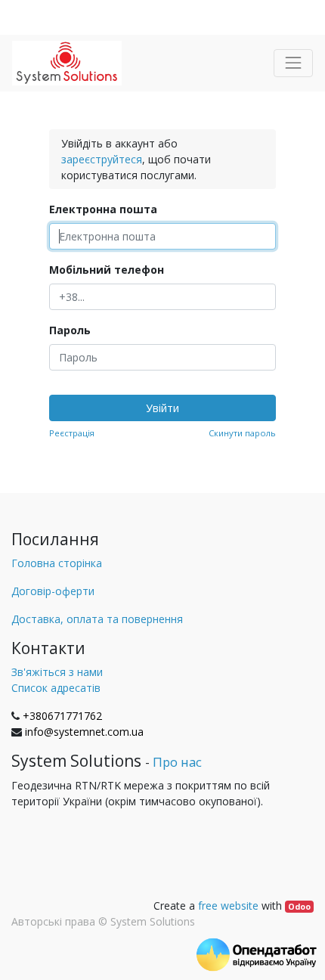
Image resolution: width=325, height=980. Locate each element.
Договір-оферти (52, 591)
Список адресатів (56, 688)
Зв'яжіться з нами (57, 672)
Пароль (70, 330)
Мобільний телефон (106, 269)
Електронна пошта (103, 209)
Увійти (162, 408)
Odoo (299, 906)
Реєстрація (71, 433)
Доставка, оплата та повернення (97, 619)
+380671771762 (62, 716)
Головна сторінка (56, 563)
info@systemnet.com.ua (84, 731)
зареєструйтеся (101, 159)
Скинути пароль (242, 433)
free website (228, 905)
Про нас (177, 762)
